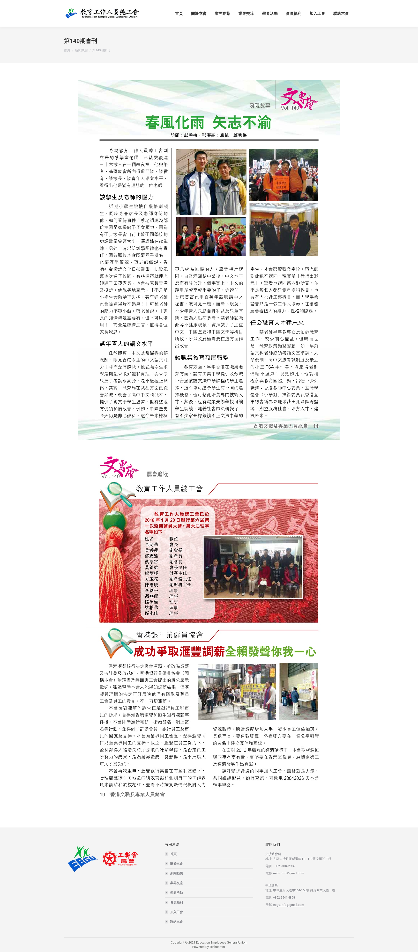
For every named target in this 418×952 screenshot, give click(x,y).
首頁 (173, 854)
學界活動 (176, 892)
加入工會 (176, 912)
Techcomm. (217, 947)
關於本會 (176, 863)
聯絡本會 (176, 921)
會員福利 (176, 902)
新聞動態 (176, 873)
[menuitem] (179, 13)
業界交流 (176, 883)
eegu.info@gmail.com (288, 873)
